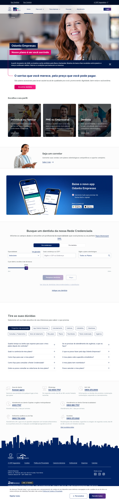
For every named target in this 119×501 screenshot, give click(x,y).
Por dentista (72, 245)
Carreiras (94, 463)
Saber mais (15, 133)
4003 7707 (16, 405)
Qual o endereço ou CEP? (51, 251)
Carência (69, 328)
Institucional (73, 463)
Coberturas (91, 328)
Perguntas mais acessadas (20, 328)
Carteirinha (80, 328)
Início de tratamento (36, 334)
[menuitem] (28, 9)
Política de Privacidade (41, 463)
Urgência (99, 334)
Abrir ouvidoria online (67, 427)
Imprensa (84, 463)
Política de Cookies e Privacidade (52, 491)
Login (107, 9)
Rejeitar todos (15, 496)
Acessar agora (18, 390)
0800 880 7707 (72, 405)
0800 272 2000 (91, 390)
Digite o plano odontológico (88, 251)
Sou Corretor (27, 2)
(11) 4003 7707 (54, 390)
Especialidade (12, 251)
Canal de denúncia (59, 463)
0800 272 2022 (72, 418)
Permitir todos (97, 496)
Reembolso (71, 334)
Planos (61, 334)
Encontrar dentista (25, 87)
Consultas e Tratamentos (17, 334)
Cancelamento (57, 328)
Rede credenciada (85, 334)
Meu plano (50, 334)
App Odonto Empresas (40, 328)
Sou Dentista (15, 2)
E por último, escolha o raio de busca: (20, 262)
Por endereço (46, 245)
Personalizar (79, 496)
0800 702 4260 (18, 418)
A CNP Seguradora (100, 2)
